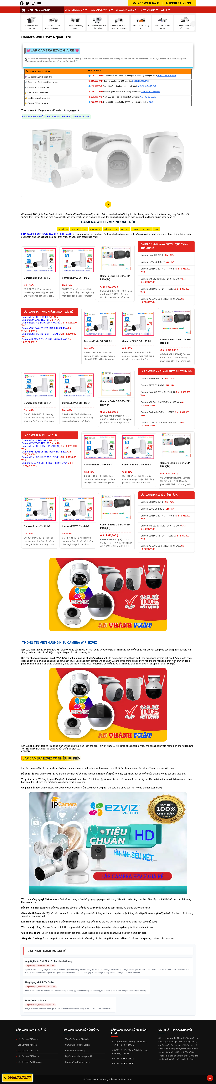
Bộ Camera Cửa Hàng (75, 1050)
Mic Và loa (63, 229)
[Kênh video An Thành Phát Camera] (39, 3)
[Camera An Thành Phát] (27, 3)
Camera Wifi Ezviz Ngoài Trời (108, 222)
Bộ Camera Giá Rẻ (125, 10)
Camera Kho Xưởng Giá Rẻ (77, 1045)
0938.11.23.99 (180, 3)
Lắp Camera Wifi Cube (28, 1039)
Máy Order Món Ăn (35, 1000)
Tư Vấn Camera (147, 10)
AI (116, 229)
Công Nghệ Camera (74, 10)
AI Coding (147, 229)
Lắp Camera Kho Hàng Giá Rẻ (78, 1056)
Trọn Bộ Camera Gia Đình (77, 1039)
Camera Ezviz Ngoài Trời (57, 116)
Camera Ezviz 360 (81, 116)
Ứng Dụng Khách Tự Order (39, 982)
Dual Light (76, 229)
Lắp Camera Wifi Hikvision (30, 1062)
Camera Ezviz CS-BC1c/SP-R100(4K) (115, 278)
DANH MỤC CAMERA (39, 10)
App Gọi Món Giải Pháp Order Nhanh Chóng (48, 961)
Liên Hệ (164, 10)
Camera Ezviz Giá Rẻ (32, 116)
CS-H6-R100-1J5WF (140, 81)
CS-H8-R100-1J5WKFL (166, 76)
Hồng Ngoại (95, 229)
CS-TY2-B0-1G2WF (148, 97)
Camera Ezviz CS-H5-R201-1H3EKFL (164, 290)
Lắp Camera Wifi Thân (28, 1050)
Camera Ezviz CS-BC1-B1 (38, 277)
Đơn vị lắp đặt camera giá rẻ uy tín (102, 1079)
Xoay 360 (125, 229)
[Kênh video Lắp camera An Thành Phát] (33, 3)
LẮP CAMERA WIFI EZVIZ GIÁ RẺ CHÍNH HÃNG (46, 234)
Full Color (108, 229)
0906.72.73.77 (127, 1063)
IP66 (156, 229)
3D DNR (136, 229)
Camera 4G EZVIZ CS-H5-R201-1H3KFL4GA (162, 300)
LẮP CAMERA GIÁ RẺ (148, 3)
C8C (151, 102)
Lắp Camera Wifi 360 (27, 1045)
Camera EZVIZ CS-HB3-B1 (76, 277)
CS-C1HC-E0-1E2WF (147, 86)
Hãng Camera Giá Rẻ (100, 10)
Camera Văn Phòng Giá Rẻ (77, 1062)
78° (85, 229)
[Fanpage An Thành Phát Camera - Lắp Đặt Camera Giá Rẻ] (22, 3)
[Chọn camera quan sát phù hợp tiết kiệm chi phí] (193, 24)
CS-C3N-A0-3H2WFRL (150, 91)
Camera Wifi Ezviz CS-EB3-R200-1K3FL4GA (163, 280)
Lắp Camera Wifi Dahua (28, 1056)
